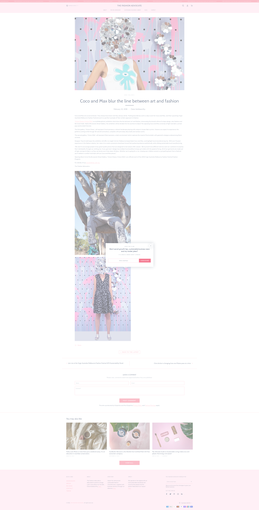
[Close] (151, 246)
